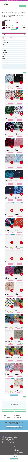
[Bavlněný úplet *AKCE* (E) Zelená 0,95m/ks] (18, 302)
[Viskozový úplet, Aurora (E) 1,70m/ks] (9, 222)
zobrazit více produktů (13, 29)
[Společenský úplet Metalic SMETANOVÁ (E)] (18, 334)
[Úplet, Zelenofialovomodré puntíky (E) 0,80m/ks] (18, 282)
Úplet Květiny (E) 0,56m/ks (17, 261)
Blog (3, 450)
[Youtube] (18, 454)
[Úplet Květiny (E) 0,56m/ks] (18, 250)
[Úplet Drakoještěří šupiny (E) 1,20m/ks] (18, 270)
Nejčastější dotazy (5, 449)
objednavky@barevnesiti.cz (14, 406)
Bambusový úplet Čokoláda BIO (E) (7, 25)
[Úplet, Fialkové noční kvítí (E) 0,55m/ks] (9, 126)
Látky (15, 436)
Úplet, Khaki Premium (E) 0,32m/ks (8, 261)
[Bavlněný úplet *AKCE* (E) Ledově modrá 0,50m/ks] (18, 350)
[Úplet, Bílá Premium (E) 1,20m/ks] (9, 158)
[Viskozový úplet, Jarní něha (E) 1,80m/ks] (9, 235)
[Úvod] (6, 4)
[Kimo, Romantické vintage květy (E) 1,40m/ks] (9, 379)
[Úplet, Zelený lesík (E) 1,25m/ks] (9, 110)
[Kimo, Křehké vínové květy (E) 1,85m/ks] (18, 202)
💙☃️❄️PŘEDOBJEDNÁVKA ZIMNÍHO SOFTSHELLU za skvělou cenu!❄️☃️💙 (14, 0)
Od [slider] (2, 33)
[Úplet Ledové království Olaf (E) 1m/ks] (18, 158)
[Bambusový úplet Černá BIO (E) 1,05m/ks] (18, 78)
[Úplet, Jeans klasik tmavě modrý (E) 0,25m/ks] (18, 174)
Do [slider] (25, 33)
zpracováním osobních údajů (12, 427)
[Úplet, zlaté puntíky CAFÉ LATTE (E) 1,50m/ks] (9, 286)
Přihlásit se (20, 426)
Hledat (14, 6)
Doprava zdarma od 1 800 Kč (6, 446)
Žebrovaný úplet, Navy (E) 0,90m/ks (8, 341)
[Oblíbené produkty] (24, 2)
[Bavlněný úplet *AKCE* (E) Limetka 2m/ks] (18, 318)
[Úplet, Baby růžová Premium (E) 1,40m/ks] (18, 142)
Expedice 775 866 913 (14, 403)
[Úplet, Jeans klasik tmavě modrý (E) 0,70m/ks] (9, 190)
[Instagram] (17, 454)
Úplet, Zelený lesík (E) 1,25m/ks (8, 116)
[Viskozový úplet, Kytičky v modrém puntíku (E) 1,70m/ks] (18, 190)
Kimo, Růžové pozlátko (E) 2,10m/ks (18, 373)
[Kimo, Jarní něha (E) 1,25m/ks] (9, 367)
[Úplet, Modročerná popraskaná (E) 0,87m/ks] (9, 174)
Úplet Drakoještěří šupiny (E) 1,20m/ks (19, 276)
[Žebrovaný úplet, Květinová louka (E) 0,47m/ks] (18, 382)
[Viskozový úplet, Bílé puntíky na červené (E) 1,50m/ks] (18, 222)
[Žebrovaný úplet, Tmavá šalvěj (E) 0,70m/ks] (9, 318)
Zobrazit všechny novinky (13, 411)
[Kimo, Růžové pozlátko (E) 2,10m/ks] (18, 367)
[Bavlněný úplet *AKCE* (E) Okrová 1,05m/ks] (9, 350)
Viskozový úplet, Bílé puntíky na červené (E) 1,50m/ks (18, 229)
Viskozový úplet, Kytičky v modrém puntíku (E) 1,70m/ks (18, 197)
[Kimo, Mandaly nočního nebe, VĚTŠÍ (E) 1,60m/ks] (9, 202)
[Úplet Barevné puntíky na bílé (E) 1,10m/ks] (9, 302)
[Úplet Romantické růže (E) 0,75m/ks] (9, 94)
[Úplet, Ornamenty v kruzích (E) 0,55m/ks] (18, 126)
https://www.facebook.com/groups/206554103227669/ (8, 442)
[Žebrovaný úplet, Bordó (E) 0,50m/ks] (9, 142)
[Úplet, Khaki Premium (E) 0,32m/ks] (9, 250)
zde (16, 460)
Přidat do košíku (10, 88)
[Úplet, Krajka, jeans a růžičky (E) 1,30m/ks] (9, 78)
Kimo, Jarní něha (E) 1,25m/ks (8, 373)
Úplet (15, 438)
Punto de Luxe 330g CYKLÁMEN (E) (7, 28)
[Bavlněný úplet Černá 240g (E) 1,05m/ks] (18, 235)
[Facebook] (15, 454)
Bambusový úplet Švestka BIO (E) (8, 22)
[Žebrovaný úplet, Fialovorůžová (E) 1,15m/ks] (9, 270)
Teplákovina (16, 437)
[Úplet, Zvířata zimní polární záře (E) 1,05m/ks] (18, 110)
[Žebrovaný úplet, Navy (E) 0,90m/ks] (9, 331)
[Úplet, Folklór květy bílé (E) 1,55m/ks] (18, 94)
